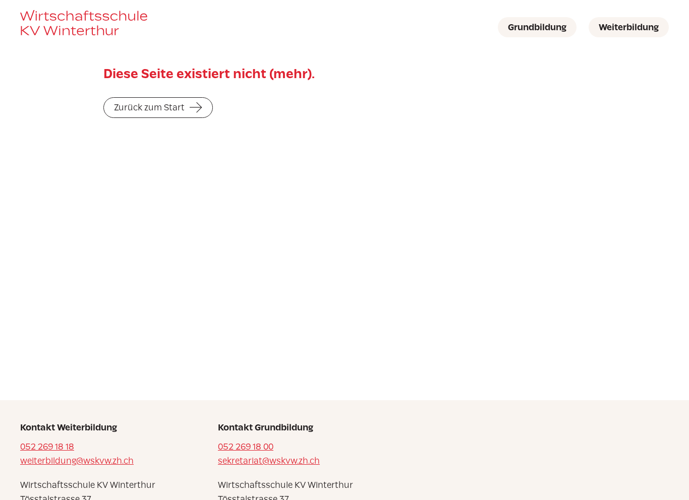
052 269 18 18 (47, 447)
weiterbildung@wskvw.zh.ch (77, 461)
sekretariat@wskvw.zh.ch (269, 461)
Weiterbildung (629, 27)
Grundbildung (537, 27)
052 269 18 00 (245, 447)
